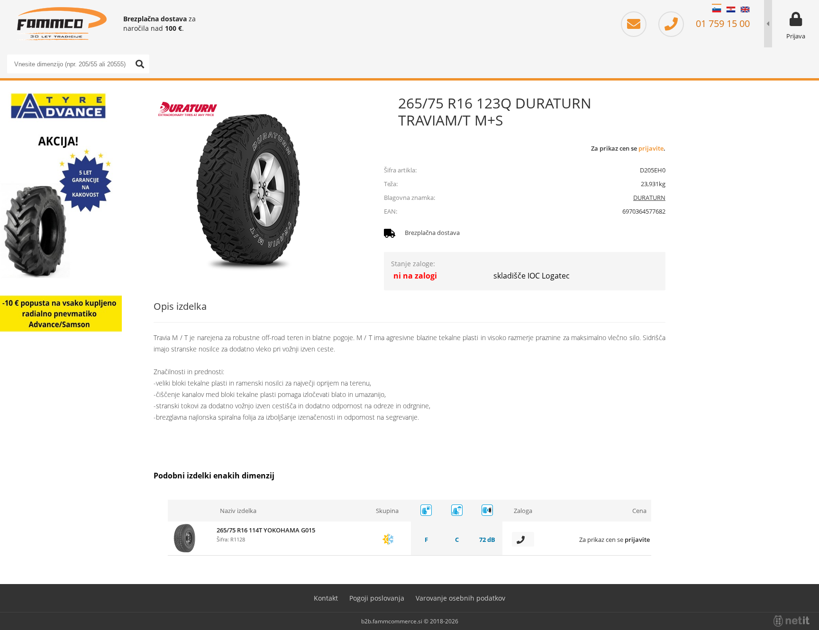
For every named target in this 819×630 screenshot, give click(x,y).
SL (716, 9)
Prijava (795, 36)
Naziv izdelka (238, 510)
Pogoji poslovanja (376, 598)
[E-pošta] (638, 23)
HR (731, 9)
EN (745, 9)
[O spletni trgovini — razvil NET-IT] (792, 621)
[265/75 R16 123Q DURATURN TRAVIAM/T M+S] (248, 189)
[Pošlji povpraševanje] (523, 539)
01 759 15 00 (721, 23)
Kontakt (326, 598)
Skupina (387, 510)
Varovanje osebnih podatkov (460, 598)
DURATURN (649, 197)
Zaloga (523, 510)
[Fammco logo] (61, 23)
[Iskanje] (139, 63)
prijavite (651, 148)
